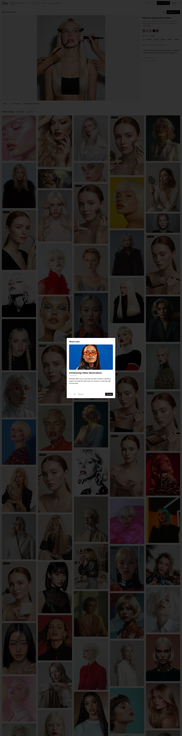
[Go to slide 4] (92, 367)
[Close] (113, 340)
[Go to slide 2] (89, 367)
